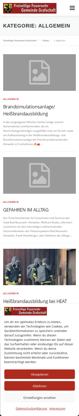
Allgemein (11, 99)
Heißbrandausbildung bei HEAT (35, 301)
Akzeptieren (39, 374)
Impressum (57, 408)
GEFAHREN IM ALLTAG (25, 209)
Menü (71, 8)
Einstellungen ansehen (39, 397)
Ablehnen (40, 386)
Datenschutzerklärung (31, 408)
